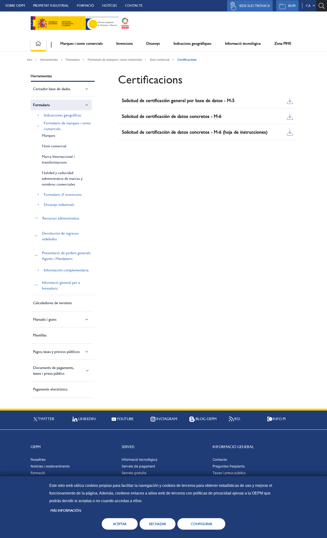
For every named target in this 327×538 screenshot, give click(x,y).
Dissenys (153, 43)
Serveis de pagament (138, 466)
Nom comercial (159, 59)
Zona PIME (282, 43)
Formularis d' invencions (63, 194)
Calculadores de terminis (52, 303)
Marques (48, 135)
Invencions (124, 43)
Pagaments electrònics (50, 389)
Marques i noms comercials (81, 43)
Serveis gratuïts (134, 473)
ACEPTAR (119, 524)
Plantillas (40, 335)
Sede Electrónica (254, 6)
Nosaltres (38, 459)
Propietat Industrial (51, 5)
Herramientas (49, 59)
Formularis (73, 59)
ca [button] (309, 6)
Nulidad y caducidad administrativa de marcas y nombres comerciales (62, 178)
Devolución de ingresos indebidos (60, 236)
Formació (85, 5)
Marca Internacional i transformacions (58, 159)
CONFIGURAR (201, 524)
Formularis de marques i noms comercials (115, 59)
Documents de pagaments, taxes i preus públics (53, 370)
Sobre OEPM (15, 5)
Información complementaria (66, 270)
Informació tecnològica (243, 43)
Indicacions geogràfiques (192, 43)
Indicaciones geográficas (62, 115)
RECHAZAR (157, 524)
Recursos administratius (60, 218)
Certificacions (187, 59)
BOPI (292, 6)
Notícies (109, 5)
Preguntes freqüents (229, 466)
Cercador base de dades (51, 89)
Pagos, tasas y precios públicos (56, 351)
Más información (66, 510)
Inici (29, 59)
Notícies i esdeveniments (50, 466)
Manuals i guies (44, 319)
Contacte (133, 5)
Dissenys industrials (59, 204)
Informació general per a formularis (61, 285)
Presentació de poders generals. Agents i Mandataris (66, 256)
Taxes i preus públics (229, 473)
